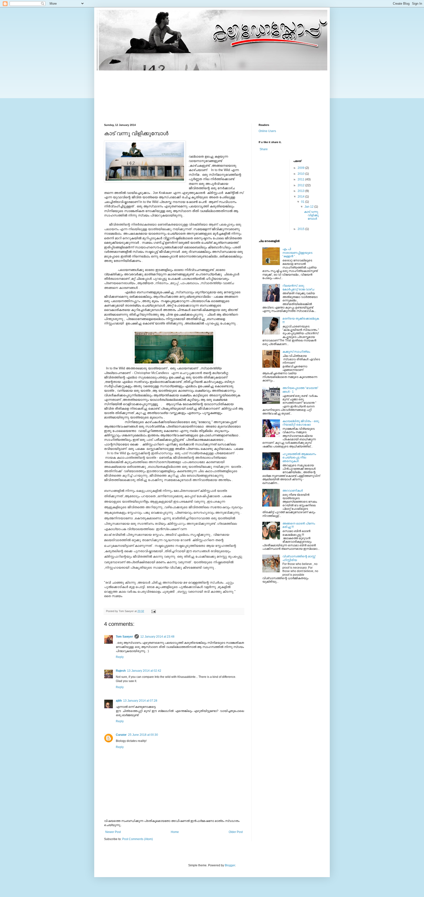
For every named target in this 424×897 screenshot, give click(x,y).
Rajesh (121, 670)
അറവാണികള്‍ (292, 490)
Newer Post (113, 832)
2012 (301, 185)
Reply (120, 657)
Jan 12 (309, 206)
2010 (301, 173)
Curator (121, 734)
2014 (301, 196)
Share (264, 149)
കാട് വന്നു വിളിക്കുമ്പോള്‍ (311, 215)
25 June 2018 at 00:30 (143, 734)
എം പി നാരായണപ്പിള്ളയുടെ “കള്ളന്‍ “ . (297, 252)
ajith (119, 700)
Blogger (230, 865)
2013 (301, 191)
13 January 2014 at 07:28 (140, 700)
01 (303, 201)
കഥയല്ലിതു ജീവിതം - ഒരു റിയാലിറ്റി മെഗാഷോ (300, 422)
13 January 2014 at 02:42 (144, 670)
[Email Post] (153, 611)
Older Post (236, 832)
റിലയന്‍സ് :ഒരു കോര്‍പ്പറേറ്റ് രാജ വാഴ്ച (298, 287)
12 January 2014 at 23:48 (157, 636)
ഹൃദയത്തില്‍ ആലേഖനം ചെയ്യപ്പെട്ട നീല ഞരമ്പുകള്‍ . (299, 457)
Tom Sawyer (124, 636)
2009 (301, 168)
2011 (301, 179)
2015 (301, 229)
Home (175, 832)
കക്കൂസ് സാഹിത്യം (296, 351)
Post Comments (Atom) (137, 839)
